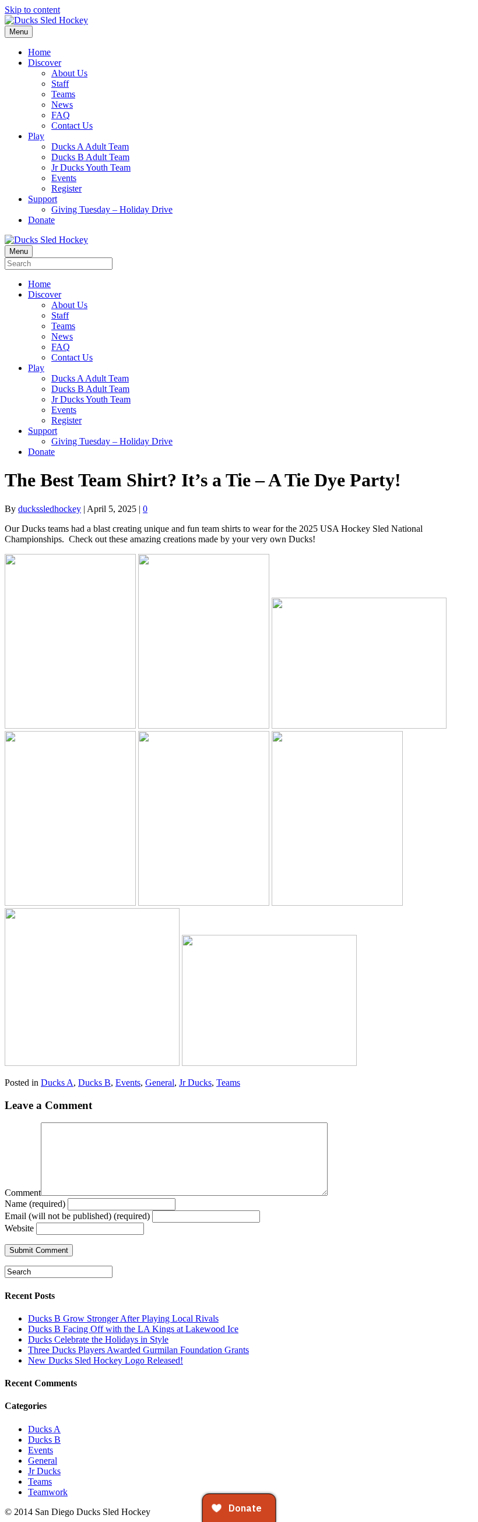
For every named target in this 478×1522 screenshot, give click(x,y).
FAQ (60, 115)
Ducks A (57, 1082)
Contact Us (72, 125)
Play (36, 136)
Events (63, 178)
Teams (63, 94)
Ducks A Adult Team (90, 146)
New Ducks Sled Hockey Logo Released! (105, 1360)
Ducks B (94, 1082)
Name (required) (35, 1204)
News (62, 105)
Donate (41, 220)
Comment (23, 1193)
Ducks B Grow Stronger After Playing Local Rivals (123, 1318)
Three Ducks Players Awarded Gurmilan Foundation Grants (138, 1350)
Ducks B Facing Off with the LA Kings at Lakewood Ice (133, 1329)
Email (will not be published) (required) (77, 1216)
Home (39, 52)
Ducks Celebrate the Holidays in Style (98, 1339)
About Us (69, 73)
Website (19, 1228)
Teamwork (48, 1492)
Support (42, 199)
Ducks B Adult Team (90, 157)
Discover (44, 63)
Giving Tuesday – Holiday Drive (112, 209)
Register (66, 188)
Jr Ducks (195, 1082)
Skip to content (32, 10)
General (159, 1082)
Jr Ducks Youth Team (91, 167)
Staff (60, 84)
